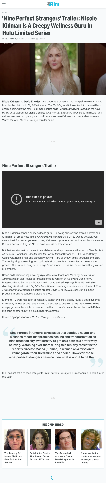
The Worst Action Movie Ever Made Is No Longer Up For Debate (91, 458)
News (4, 12)
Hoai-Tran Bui (11, 39)
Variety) (61, 317)
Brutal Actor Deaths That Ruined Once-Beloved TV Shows (40, 456)
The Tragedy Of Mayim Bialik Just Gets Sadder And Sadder (13, 458)
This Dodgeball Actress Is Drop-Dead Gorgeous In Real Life (64, 458)
